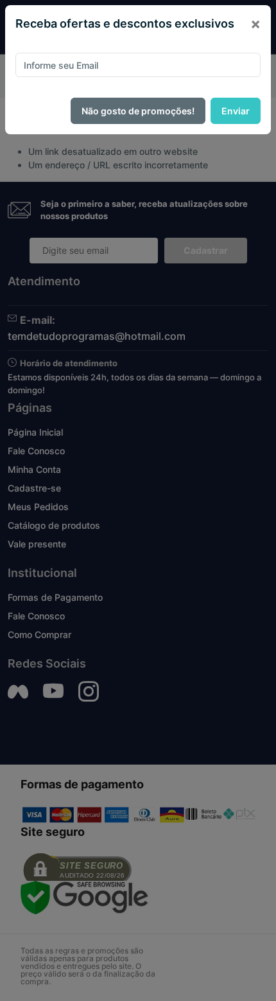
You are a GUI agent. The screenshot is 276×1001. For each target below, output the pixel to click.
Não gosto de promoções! (138, 110)
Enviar (235, 110)
